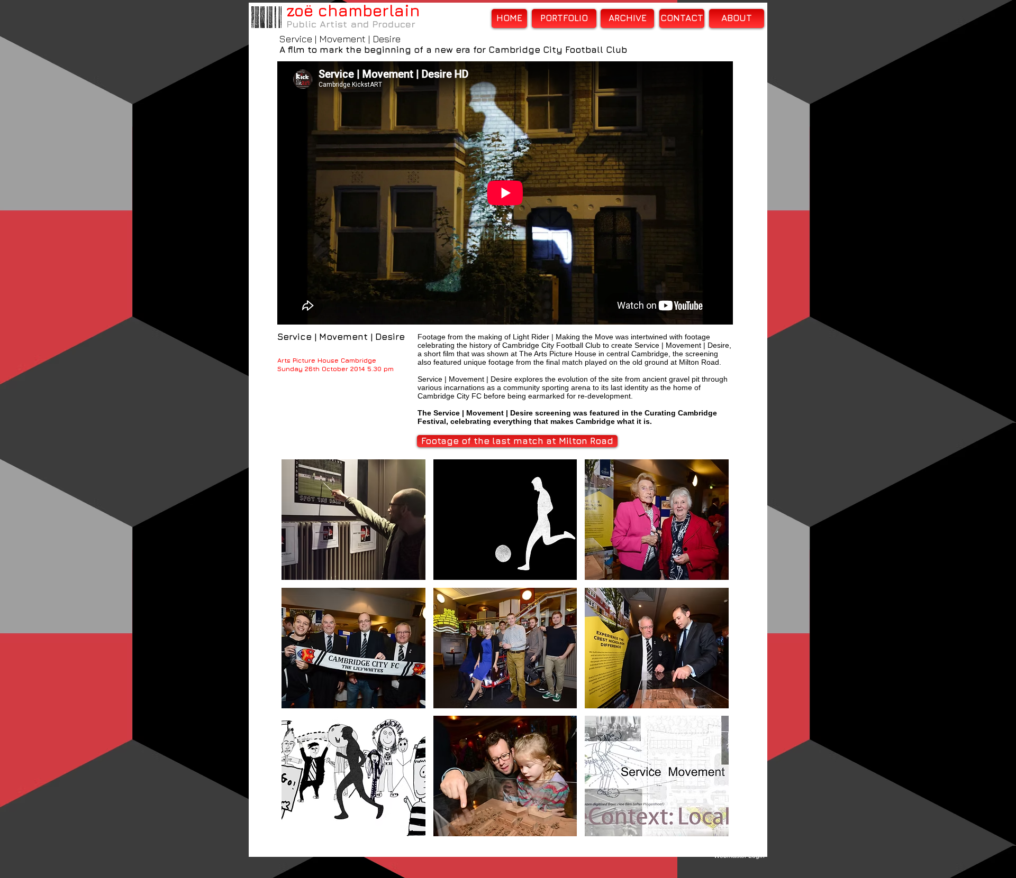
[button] (353, 519)
